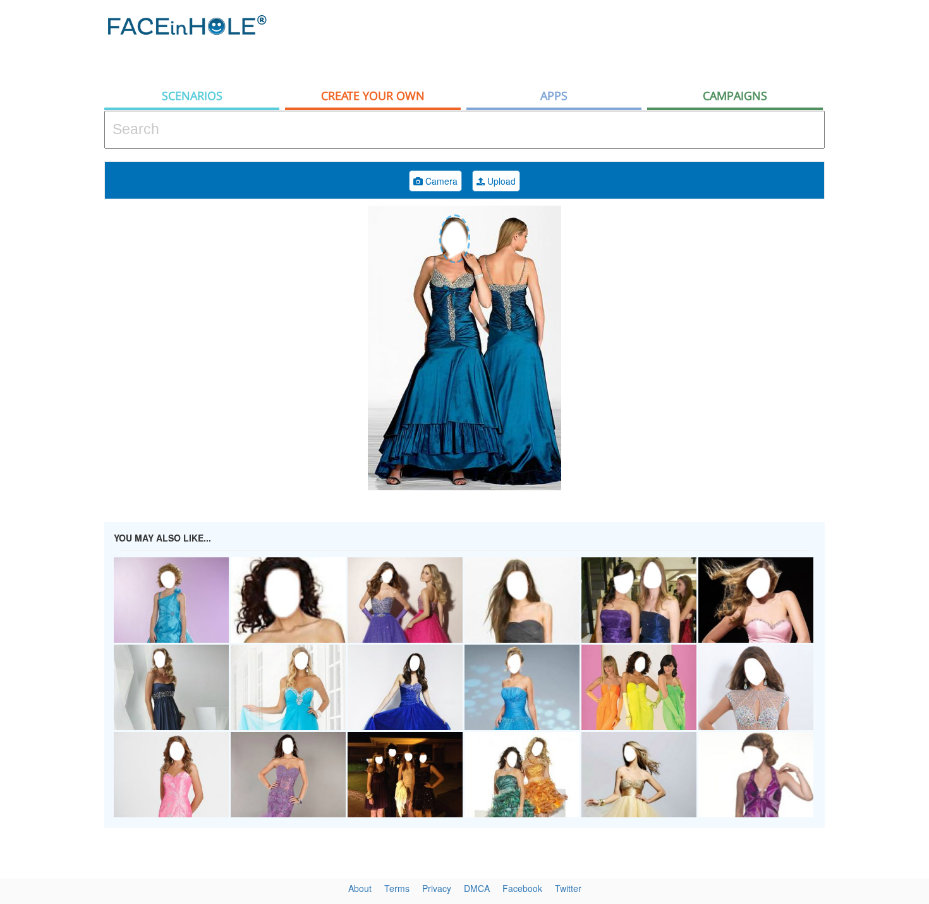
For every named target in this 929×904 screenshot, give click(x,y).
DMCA (477, 888)
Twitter (568, 888)
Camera (440, 181)
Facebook (522, 888)
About (360, 888)
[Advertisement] (595, 41)
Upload (500, 181)
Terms (397, 888)
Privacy (436, 888)
